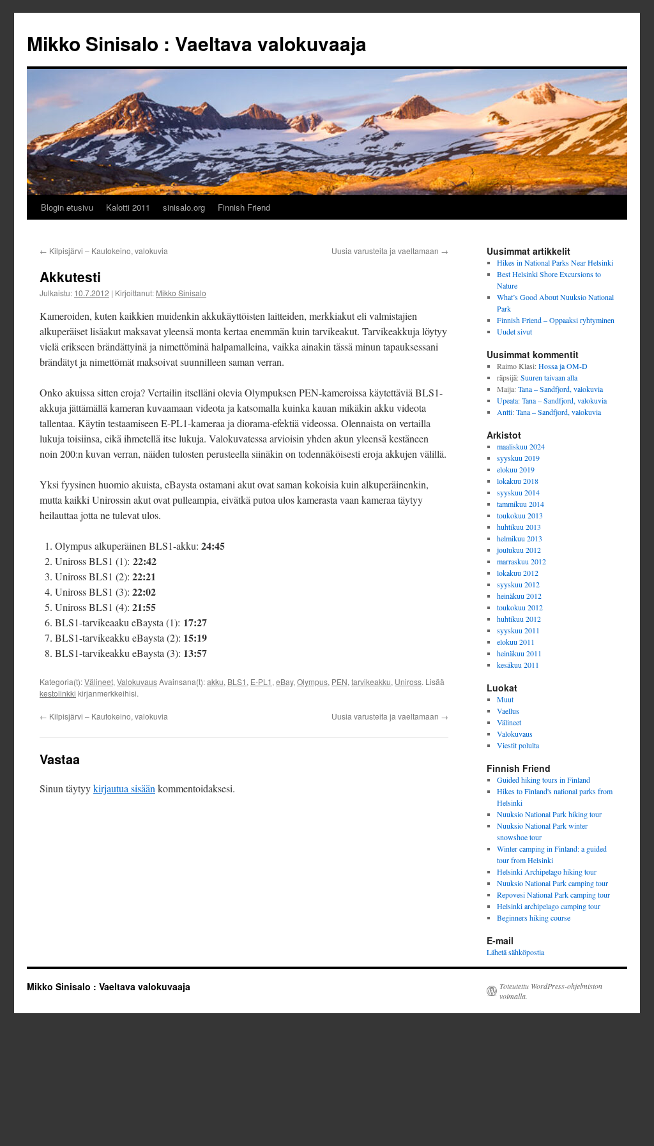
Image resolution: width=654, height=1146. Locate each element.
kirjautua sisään (124, 788)
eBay (284, 681)
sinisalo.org (184, 207)
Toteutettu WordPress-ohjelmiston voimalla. (550, 991)
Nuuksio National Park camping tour (552, 883)
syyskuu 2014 (518, 492)
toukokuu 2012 (520, 607)
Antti (504, 412)
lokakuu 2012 (517, 573)
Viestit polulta (518, 745)
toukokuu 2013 (520, 515)
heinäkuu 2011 (519, 653)
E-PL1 (261, 681)
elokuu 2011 (516, 642)
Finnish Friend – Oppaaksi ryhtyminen (555, 320)
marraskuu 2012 (521, 561)
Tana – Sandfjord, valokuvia (560, 389)
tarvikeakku (371, 681)
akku (215, 681)
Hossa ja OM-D (563, 366)
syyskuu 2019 (518, 458)
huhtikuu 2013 (519, 527)
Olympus (312, 681)
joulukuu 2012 (519, 550)
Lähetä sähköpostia (515, 952)
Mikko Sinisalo (181, 292)
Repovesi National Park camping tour (553, 894)
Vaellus (508, 710)
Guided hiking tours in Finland (543, 779)
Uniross (408, 681)
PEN (339, 681)
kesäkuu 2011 (518, 665)
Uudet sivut (514, 331)
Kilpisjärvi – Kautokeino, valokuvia (104, 250)
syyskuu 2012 (518, 584)
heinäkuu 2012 (519, 596)
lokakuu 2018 (517, 481)
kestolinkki (58, 693)
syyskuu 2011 (518, 630)
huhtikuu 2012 (519, 619)
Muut (505, 699)
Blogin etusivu (67, 207)
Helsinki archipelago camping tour (548, 906)
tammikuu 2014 (520, 504)
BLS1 (237, 681)
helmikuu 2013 (519, 538)
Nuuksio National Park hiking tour (549, 814)
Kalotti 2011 (128, 207)
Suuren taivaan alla (549, 377)
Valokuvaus (137, 681)
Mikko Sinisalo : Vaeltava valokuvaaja (197, 43)
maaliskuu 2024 (521, 446)
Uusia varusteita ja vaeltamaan (389, 250)
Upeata (507, 400)
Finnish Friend (244, 207)
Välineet (98, 681)
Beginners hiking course (533, 917)
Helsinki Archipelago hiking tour (547, 871)
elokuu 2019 (516, 469)
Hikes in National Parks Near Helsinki (555, 262)
